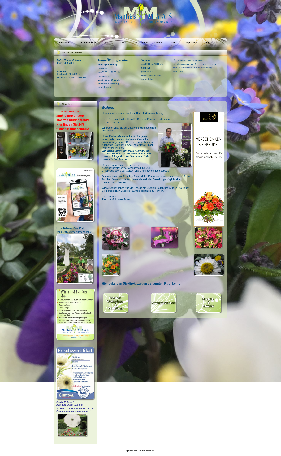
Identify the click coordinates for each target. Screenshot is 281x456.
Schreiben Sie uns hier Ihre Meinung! (192, 67)
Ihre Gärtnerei (66, 42)
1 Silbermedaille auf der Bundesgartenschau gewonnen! (75, 410)
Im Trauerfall (141, 42)
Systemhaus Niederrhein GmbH (140, 450)
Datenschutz (211, 42)
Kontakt (159, 42)
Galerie (123, 42)
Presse (174, 42)
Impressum (191, 42)
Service (108, 42)
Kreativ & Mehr (89, 42)
